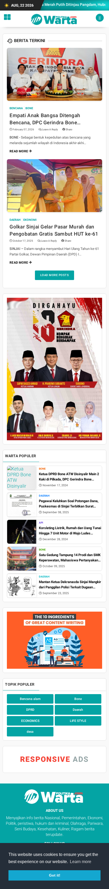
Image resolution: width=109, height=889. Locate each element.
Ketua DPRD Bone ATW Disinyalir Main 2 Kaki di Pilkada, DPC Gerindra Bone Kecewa (69, 477)
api (41, 522)
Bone (42, 468)
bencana (16, 108)
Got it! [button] (54, 875)
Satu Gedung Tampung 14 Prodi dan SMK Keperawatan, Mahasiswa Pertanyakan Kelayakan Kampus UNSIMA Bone (70, 558)
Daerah (15, 220)
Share (68, 129)
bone (29, 108)
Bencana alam (30, 699)
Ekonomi (30, 220)
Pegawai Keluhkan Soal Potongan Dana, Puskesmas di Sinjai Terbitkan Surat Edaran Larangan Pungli (68, 504)
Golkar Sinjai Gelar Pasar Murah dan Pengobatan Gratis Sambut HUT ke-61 (54, 230)
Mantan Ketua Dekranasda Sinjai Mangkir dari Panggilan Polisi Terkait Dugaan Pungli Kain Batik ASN (70, 585)
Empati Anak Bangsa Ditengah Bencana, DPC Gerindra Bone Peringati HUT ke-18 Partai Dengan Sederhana (50, 119)
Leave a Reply (50, 129)
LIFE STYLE (78, 721)
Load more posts (54, 275)
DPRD (30, 710)
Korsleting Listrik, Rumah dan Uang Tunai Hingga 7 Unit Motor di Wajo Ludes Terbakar (70, 531)
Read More (19, 151)
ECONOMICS (30, 721)
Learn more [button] (80, 861)
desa (30, 732)
